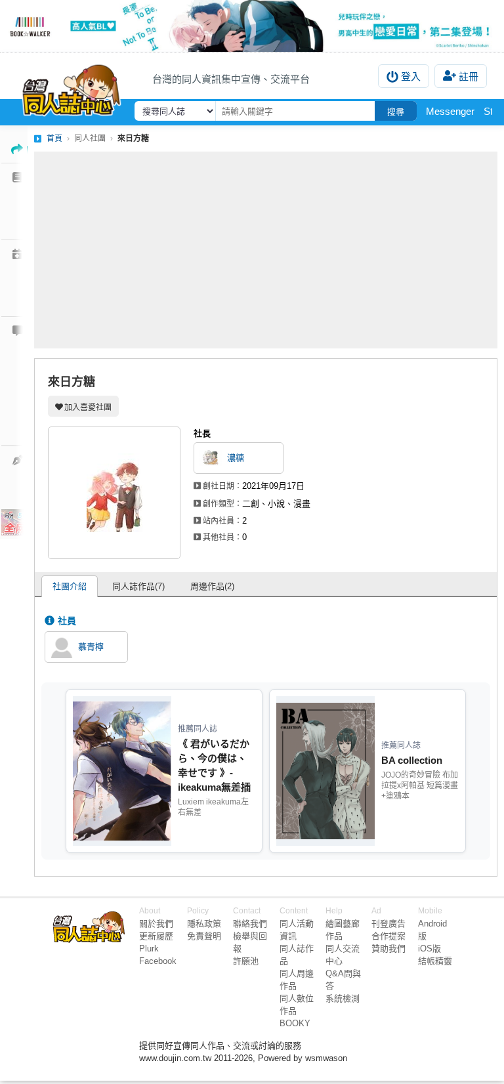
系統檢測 (343, 998)
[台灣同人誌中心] (71, 87)
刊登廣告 (388, 923)
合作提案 (388, 936)
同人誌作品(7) (138, 586)
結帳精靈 (435, 961)
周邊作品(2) (212, 586)
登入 (411, 76)
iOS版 (429, 948)
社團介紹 (69, 586)
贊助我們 (388, 948)
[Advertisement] (266, 250)
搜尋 (395, 112)
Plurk (149, 948)
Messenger (450, 111)
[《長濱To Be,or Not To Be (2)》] (252, 26)
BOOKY (295, 1023)
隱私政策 (204, 923)
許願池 (246, 961)
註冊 (468, 76)
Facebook (158, 961)
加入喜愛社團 (88, 407)
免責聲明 (204, 936)
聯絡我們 (250, 923)
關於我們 (156, 923)
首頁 (54, 138)
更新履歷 (156, 936)
